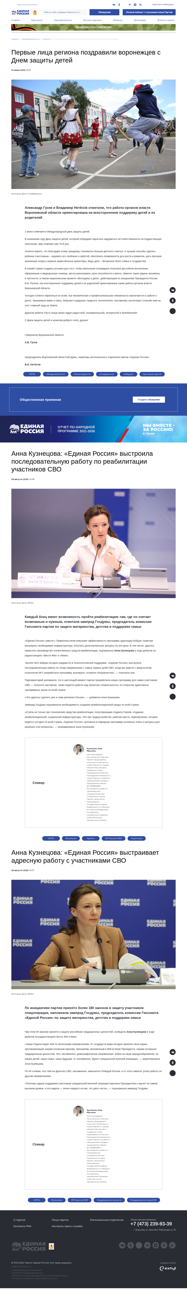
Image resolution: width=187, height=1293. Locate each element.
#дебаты (91, 838)
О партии (15, 20)
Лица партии (37, 20)
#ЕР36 (32, 374)
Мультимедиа (140, 20)
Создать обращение (149, 399)
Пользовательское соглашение (26, 1270)
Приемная (117, 20)
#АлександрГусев (82, 374)
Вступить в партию (166, 20)
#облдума (128, 374)
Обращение (104, 12)
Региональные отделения (106, 1219)
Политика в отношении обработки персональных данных (39, 1276)
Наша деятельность (63, 20)
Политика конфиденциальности (27, 1273)
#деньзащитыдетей (152, 374)
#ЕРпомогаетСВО (113, 838)
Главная (15, 39)
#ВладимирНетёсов (55, 374)
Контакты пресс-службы (67, 1226)
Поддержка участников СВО (93, 27)
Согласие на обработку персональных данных (34, 1278)
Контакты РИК (22, 1226)
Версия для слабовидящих (163, 4)
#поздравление (107, 374)
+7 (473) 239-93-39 (151, 1224)
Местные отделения (92, 20)
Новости (47, 39)
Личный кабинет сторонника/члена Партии (149, 12)
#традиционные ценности (109, 1200)
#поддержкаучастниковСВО (143, 1200)
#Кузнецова (70, 838)
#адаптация (136, 838)
